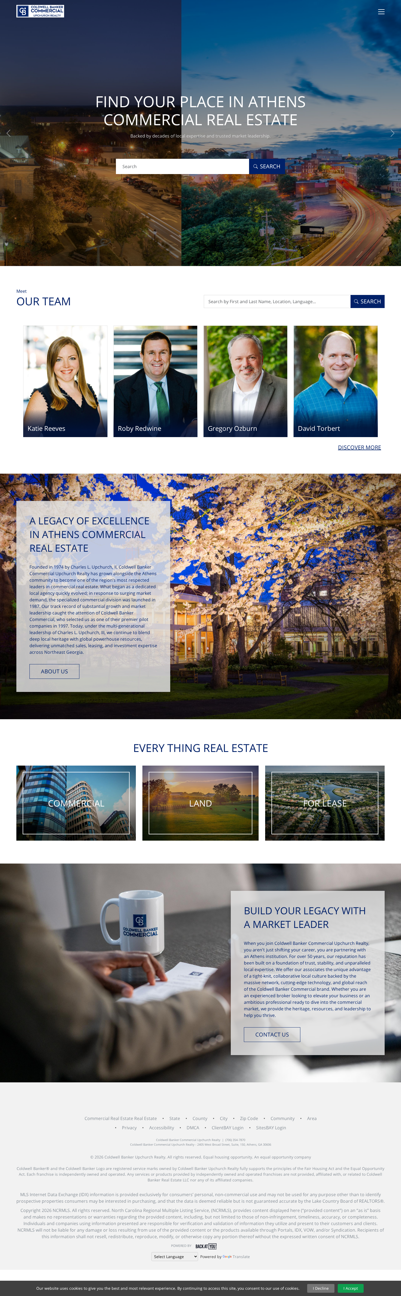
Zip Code (249, 1118)
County (200, 1118)
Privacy (129, 1128)
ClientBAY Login (228, 1128)
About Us (54, 671)
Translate (241, 1256)
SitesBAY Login (271, 1128)
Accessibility (161, 1128)
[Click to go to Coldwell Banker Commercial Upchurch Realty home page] (40, 11)
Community (283, 1118)
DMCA (193, 1128)
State (174, 1118)
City (224, 1118)
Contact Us (272, 1034)
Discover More (359, 447)
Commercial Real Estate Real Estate (121, 1118)
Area (312, 1118)
